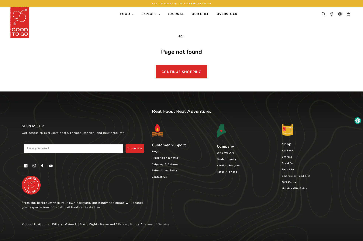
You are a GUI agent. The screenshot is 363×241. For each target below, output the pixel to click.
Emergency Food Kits (296, 176)
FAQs (155, 151)
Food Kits (288, 169)
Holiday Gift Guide (294, 188)
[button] (323, 14)
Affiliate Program (228, 165)
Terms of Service (156, 224)
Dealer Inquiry (227, 159)
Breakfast (288, 163)
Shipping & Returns (165, 164)
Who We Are (225, 153)
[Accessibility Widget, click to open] (357, 120)
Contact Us (159, 177)
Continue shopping (181, 72)
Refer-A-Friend (227, 172)
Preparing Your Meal (165, 158)
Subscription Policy (165, 170)
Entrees (287, 157)
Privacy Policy (129, 224)
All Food (287, 150)
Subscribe (134, 148)
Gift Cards (289, 182)
